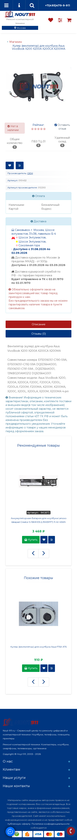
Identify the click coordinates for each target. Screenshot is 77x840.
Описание (38, 324)
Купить (32, 539)
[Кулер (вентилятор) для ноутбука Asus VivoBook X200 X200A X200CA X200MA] (38, 86)
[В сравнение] (20, 165)
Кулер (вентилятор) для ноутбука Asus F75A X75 (38, 646)
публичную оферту (18, 823)
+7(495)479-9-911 (57, 5)
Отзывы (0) (38, 333)
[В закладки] (10, 165)
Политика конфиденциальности (51, 823)
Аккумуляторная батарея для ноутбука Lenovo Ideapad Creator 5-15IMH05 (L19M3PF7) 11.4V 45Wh (38, 520)
